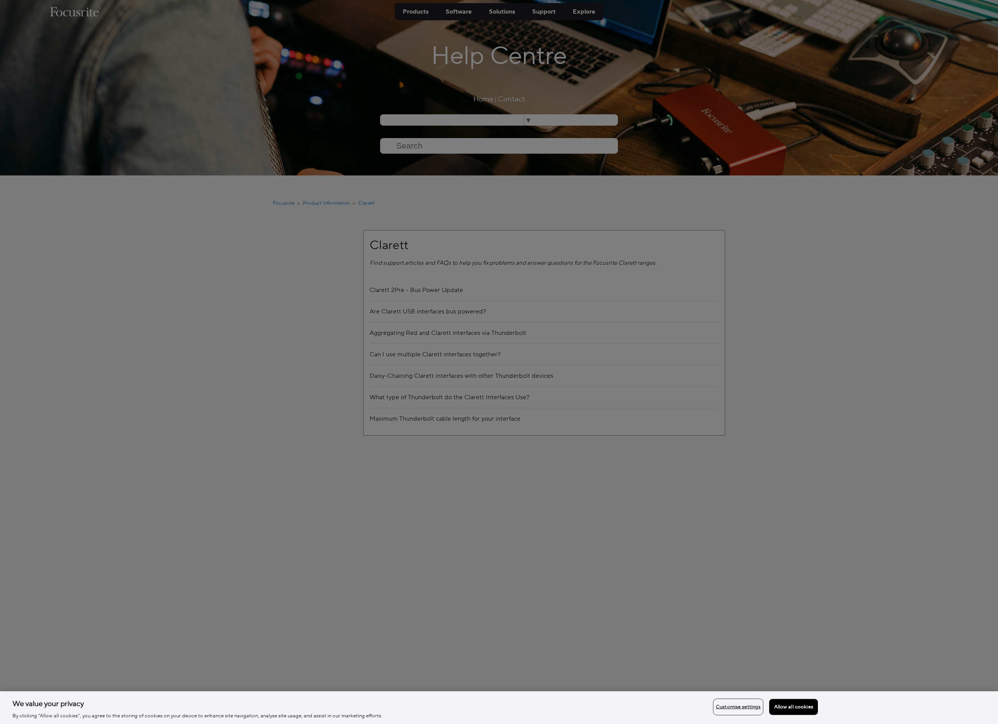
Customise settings (738, 706)
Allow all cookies (793, 706)
